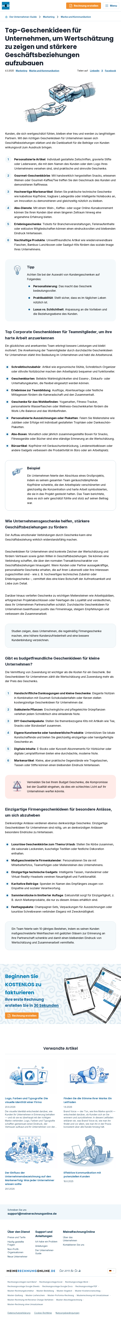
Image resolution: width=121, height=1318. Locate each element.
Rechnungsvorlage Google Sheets (24, 1286)
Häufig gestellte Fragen (16, 1243)
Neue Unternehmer (17, 1256)
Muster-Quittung (15, 1295)
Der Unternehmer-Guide (23, 16)
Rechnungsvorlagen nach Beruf (22, 1282)
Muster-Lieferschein (35, 1295)
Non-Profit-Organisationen (15, 1251)
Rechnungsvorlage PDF (86, 1286)
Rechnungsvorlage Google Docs (57, 1286)
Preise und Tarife (17, 1237)
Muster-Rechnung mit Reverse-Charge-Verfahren (30, 1300)
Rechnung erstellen (24, 1015)
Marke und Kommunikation (76, 16)
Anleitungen (41, 1246)
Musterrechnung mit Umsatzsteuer (93, 1295)
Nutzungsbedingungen (67, 1313)
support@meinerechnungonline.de (32, 1213)
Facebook (110, 70)
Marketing (49, 16)
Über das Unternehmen (70, 1239)
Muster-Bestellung (45, 1291)
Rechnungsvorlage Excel (50, 1282)
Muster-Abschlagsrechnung (69, 1300)
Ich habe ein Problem (46, 1241)
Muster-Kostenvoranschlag (87, 1291)
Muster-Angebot (64, 1291)
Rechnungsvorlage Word (76, 1282)
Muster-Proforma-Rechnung (61, 1295)
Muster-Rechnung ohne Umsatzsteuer (25, 1304)
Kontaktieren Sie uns (73, 1244)
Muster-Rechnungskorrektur (21, 1291)
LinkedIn (94, 70)
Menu (113, 5)
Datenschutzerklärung (19, 1313)
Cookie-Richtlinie (43, 1313)
